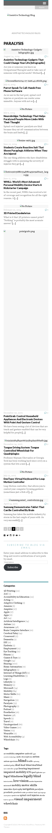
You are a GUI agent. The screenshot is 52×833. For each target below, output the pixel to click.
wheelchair (11, 804)
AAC (6, 594)
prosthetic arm (20, 792)
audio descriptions (24, 757)
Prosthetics (9, 712)
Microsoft (8, 688)
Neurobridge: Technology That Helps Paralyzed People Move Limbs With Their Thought (24, 119)
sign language (42, 793)
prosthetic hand (31, 793)
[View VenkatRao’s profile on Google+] (20, 535)
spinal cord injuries (29, 795)
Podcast (7, 709)
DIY (5, 642)
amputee (19, 753)
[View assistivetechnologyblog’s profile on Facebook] (5, 535)
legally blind (32, 776)
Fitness (7, 654)
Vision (7, 730)
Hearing (8, 663)
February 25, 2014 (12, 210)
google (16, 769)
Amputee (8, 609)
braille (30, 761)
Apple (7, 612)
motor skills (29, 785)
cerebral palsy (9, 765)
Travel (7, 721)
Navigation (9, 700)
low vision (21, 781)
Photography (10, 706)
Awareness (9, 627)
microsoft (7, 786)
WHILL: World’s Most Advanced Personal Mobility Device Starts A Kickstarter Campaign (23, 184)
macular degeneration (35, 781)
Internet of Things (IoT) (15, 673)
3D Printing (9, 591)
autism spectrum (11, 761)
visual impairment (28, 799)
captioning (36, 761)
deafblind (37, 765)
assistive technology (10, 757)
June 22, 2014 (10, 144)
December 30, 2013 (13, 413)
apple (34, 754)
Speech (7, 718)
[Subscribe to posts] (5, 818)
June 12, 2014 (10, 178)
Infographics (10, 670)
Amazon (8, 606)
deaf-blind (26, 765)
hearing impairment (29, 768)
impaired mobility (15, 772)
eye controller (9, 769)
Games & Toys (10, 657)
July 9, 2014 (9, 112)
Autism (7, 624)
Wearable (8, 733)
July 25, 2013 (10, 475)
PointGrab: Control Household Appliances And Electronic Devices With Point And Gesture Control (23, 419)
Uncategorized (11, 724)
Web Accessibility (12, 736)
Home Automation (13, 666)
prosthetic (8, 792)
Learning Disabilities (14, 676)
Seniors (7, 715)
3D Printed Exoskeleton (17, 213)
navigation (28, 789)
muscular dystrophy (13, 789)
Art (5, 618)
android (28, 753)
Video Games (10, 727)
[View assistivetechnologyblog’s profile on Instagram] (11, 535)
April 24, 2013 (11, 503)
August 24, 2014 (11, 56)
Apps (6, 615)
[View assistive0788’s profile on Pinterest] (14, 535)
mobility (16, 785)
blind (22, 760)
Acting (7, 600)
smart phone (7, 796)
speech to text (15, 796)
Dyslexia (8, 645)
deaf (17, 765)
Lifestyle (8, 682)
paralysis (39, 789)
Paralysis (8, 703)
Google (7, 660)
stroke (42, 795)
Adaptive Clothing (13, 603)
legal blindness (13, 776)
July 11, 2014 (9, 84)
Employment (10, 648)
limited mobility (8, 781)
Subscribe (12, 567)
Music (7, 697)
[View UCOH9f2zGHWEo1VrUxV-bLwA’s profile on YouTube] (17, 535)
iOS (29, 772)
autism (36, 756)
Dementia (8, 639)
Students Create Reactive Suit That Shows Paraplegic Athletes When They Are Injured (25, 150)
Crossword (9, 636)
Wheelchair (9, 739)
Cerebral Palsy (11, 633)
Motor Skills (10, 694)
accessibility (9, 753)
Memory (8, 685)
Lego (6, 679)
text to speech (9, 800)
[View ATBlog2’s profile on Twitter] (8, 535)
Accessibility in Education (16, 597)
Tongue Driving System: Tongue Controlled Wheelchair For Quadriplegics (21, 450)
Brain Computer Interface (16, 630)
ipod (44, 773)
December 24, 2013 (13, 444)
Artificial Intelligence (14, 621)
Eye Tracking (10, 651)
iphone (39, 772)
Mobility (8, 691)
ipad (33, 772)
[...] (43, 73)
